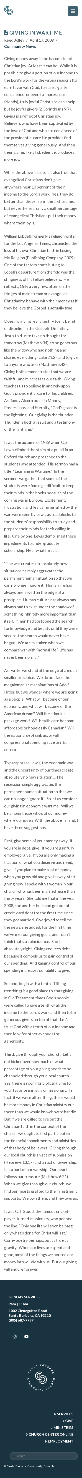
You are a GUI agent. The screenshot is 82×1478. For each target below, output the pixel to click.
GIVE (69, 1420)
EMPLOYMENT (60, 1441)
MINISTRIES (63, 1427)
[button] (73, 11)
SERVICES (65, 1414)
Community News (20, 46)
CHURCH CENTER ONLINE (51, 1434)
